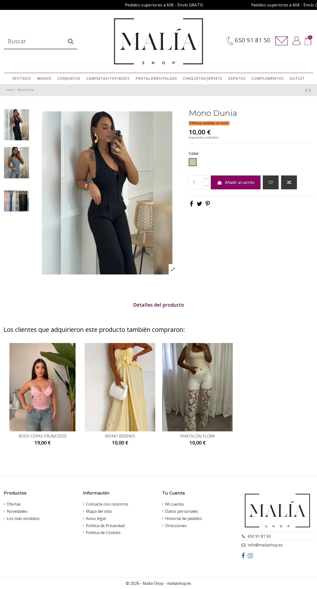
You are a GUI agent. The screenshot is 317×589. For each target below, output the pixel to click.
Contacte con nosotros (107, 504)
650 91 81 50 (251, 40)
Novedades (17, 511)
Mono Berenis (120, 436)
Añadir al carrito (240, 182)
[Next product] (310, 90)
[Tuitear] (199, 203)
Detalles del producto (158, 305)
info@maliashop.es (265, 545)
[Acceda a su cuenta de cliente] (296, 40)
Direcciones (176, 525)
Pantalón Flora (197, 436)
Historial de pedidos (183, 518)
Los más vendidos (23, 518)
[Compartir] (191, 203)
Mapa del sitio (99, 511)
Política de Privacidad (105, 525)
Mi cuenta (174, 504)
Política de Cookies (103, 532)
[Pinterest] (208, 203)
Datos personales (181, 511)
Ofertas (14, 504)
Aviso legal (96, 518)
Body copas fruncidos (43, 436)
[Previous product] (307, 90)
